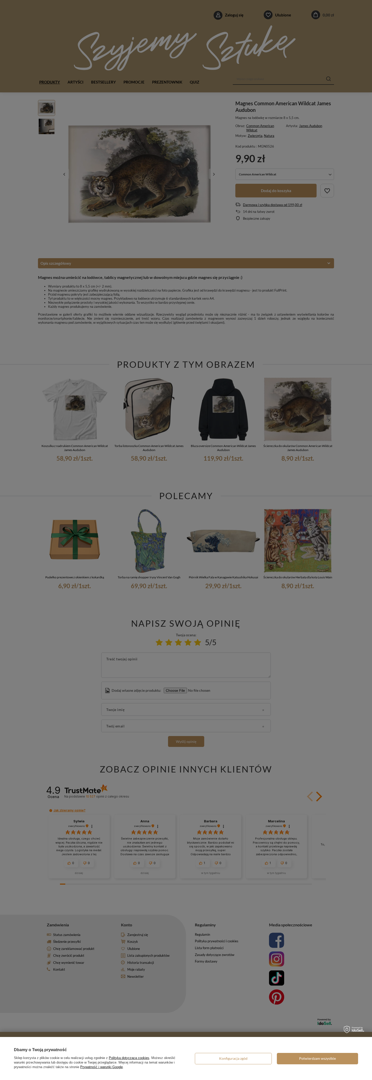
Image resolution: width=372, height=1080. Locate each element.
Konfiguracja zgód (233, 1058)
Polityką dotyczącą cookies (129, 1058)
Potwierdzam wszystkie (317, 1058)
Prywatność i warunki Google (101, 1067)
